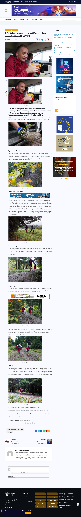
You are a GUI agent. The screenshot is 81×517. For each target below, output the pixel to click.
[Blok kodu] (23, 463)
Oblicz (57, 71)
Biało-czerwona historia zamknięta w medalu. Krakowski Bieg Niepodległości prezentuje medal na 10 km (64, 45)
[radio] (26, 414)
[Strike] (17, 463)
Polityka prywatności (28, 492)
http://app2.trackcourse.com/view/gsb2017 (40, 401)
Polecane (52, 491)
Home (6, 13)
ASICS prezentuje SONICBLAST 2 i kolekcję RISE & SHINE (63, 29)
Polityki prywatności (26, 510)
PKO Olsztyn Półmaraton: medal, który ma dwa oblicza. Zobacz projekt (64, 116)
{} (26, 463)
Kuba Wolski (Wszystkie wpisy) (22, 441)
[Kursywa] (14, 463)
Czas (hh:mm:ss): (58, 65)
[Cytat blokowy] (21, 463)
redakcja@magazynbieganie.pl (12, 495)
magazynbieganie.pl (62, 505)
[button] (61, 124)
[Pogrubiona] (12, 463)
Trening (52, 494)
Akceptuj (27, 513)
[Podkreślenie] (15, 463)
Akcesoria (40, 484)
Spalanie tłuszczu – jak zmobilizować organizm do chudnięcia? (24, 1)
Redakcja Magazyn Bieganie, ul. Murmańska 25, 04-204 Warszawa (11, 490)
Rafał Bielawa (10, 423)
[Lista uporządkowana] (18, 463)
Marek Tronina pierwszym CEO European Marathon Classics (64, 39)
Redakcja (25, 487)
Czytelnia (40, 487)
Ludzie (40, 491)
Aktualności (11, 13)
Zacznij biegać (34, 10)
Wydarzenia (22, 10)
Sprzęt (15, 10)
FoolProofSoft (73, 505)
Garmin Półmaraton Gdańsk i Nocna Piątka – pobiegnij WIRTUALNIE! (64, 35)
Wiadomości (41, 497)
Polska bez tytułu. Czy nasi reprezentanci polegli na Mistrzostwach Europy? (64, 32)
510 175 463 (8, 493)
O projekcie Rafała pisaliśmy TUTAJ (15, 406)
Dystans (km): (57, 60)
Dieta (28, 10)
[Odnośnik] (25, 463)
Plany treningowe (8, 10)
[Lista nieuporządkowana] (20, 463)
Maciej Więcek (20, 420)
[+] (27, 463)
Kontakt (41, 10)
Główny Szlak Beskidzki (12, 420)
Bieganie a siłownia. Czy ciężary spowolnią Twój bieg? (64, 41)
